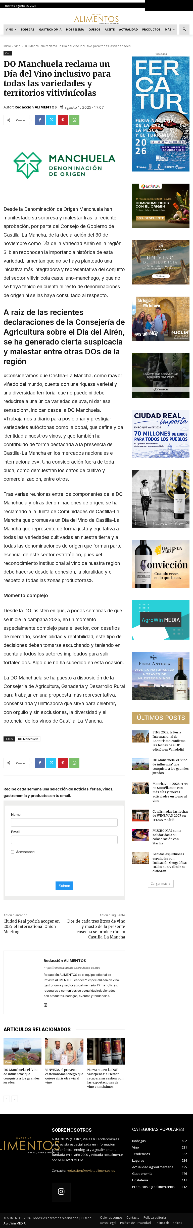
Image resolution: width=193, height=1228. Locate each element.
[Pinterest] (63, 120)
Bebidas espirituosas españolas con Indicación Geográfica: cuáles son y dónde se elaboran (170, 862)
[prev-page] (7, 1099)
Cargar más (159, 883)
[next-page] (15, 1099)
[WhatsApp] (74, 120)
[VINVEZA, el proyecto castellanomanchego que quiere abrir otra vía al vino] (64, 1051)
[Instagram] (45, 1004)
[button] (184, 29)
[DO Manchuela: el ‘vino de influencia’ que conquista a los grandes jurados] (22, 1051)
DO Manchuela (28, 739)
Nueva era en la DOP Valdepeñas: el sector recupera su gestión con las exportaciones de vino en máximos (105, 1078)
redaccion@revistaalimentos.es (91, 1170)
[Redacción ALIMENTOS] (23, 982)
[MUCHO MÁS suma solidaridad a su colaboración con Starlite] (140, 835)
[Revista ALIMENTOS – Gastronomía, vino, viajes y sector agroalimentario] (96, 18)
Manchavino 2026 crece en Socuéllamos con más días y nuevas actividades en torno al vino (170, 792)
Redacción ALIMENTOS (36, 106)
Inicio (7, 46)
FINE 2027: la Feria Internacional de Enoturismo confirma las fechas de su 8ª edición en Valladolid (169, 740)
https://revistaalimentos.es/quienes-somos (72, 967)
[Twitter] (51, 120)
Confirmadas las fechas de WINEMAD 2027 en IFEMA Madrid (170, 816)
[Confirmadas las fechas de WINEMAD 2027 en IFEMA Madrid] (140, 816)
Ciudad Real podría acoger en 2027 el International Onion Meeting (32, 926)
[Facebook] (40, 120)
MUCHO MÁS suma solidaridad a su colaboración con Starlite (167, 837)
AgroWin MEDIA (15, 1223)
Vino (17, 46)
